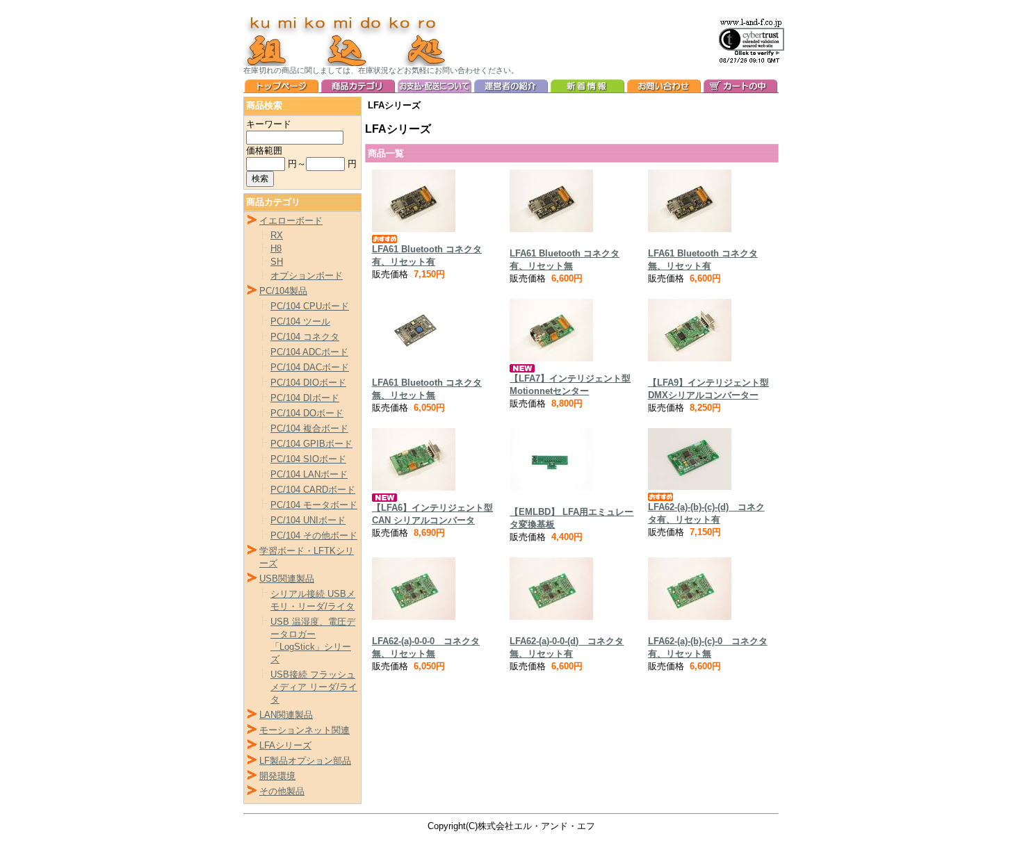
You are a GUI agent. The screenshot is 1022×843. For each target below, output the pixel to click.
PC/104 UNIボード (308, 520)
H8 (276, 248)
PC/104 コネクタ (304, 337)
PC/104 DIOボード (308, 382)
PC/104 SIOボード (308, 459)
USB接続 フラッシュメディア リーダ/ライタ (313, 687)
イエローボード (291, 220)
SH (276, 261)
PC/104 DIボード (304, 398)
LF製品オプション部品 (305, 760)
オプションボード (306, 275)
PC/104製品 (283, 291)
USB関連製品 (286, 578)
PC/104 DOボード (306, 413)
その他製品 (282, 791)
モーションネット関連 (304, 730)
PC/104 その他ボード (313, 535)
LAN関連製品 (286, 715)
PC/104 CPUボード (309, 306)
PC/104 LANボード (309, 474)
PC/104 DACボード (309, 367)
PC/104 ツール (300, 321)
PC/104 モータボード (313, 505)
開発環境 (277, 776)
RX (276, 235)
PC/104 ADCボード (309, 352)
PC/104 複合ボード (309, 428)
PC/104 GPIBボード (311, 444)
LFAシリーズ (285, 745)
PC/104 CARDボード (312, 489)
